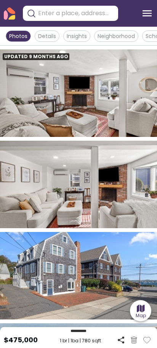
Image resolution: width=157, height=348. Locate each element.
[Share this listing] (121, 339)
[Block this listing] (134, 340)
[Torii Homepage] (9, 13)
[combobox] (76, 13)
